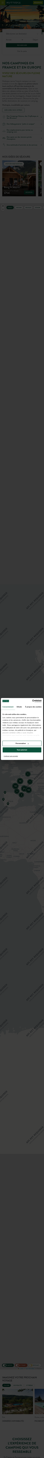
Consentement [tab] (7, 707)
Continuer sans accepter (11, 756)
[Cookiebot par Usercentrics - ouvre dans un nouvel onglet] (32, 701)
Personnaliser (21, 743)
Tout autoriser (22, 750)
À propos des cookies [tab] (33, 707)
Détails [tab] (19, 707)
